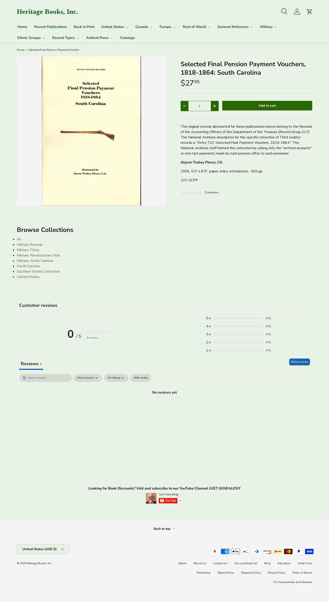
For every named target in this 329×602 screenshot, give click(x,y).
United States (112, 26)
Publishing (203, 572)
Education (284, 563)
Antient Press (97, 37)
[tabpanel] (164, 407)
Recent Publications (50, 26)
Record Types (63, 37)
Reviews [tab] (31, 364)
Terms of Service (302, 572)
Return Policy (226, 572)
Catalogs (127, 37)
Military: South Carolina (35, 260)
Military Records (30, 244)
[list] (91, 131)
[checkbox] (140, 378)
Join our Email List (245, 563)
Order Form (305, 563)
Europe (165, 26)
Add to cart (267, 105)
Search (182, 563)
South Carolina (28, 266)
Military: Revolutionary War (38, 255)
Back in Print (84, 26)
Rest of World (194, 26)
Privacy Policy (276, 572)
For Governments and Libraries (292, 582)
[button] (238, 318)
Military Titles (28, 250)
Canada (141, 26)
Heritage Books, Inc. (39, 563)
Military (266, 26)
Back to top (162, 529)
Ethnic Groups (29, 37)
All (19, 239)
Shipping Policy (251, 572)
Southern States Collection (38, 271)
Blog (267, 563)
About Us (200, 563)
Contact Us (220, 563)
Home (22, 26)
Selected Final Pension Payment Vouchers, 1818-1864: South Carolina (55, 50)
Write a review (299, 362)
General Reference (233, 26)
